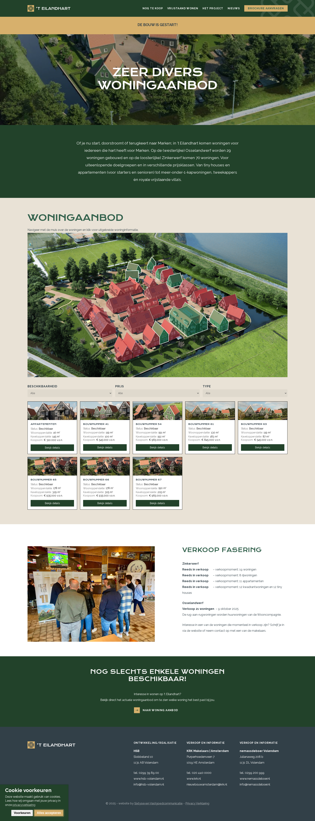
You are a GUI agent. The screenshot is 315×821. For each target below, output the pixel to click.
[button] (157, 710)
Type (207, 386)
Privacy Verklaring (197, 803)
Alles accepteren (49, 813)
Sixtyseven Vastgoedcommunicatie (158, 803)
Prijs (119, 386)
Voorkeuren (22, 813)
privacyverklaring (24, 805)
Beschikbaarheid (42, 386)
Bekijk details (52, 447)
